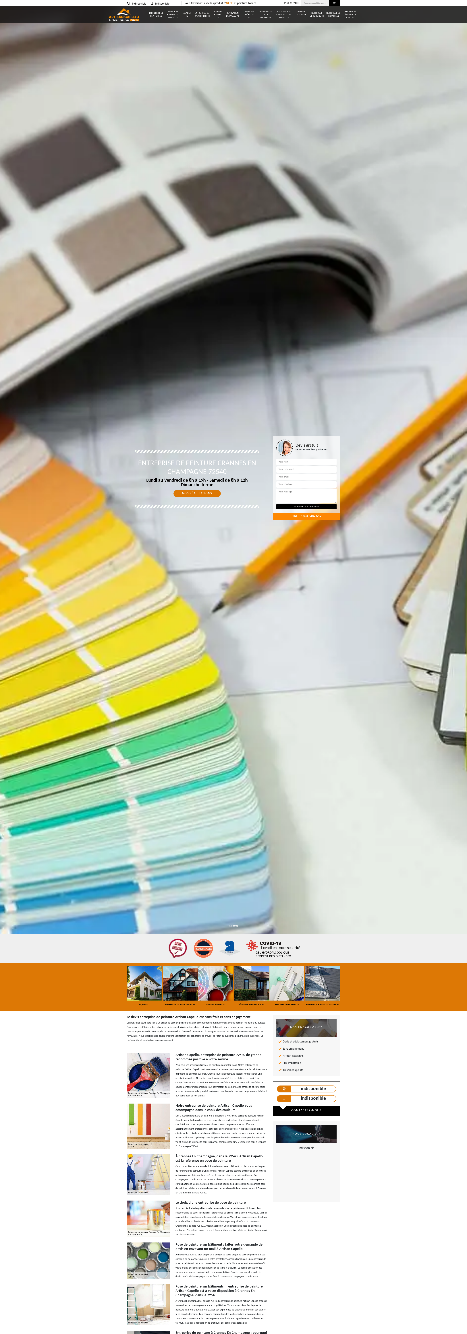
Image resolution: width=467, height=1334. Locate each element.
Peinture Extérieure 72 (249, 15)
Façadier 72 (187, 14)
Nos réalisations (197, 493)
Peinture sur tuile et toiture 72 (265, 15)
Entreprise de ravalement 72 (202, 14)
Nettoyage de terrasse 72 (333, 14)
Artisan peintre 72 (218, 15)
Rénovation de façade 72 (232, 14)
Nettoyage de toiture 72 (317, 14)
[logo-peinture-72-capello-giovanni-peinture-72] (124, 14)
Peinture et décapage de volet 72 (350, 15)
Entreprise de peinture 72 (156, 14)
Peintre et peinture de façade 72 (173, 15)
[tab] (233, 533)
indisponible (139, 3)
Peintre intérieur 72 (301, 15)
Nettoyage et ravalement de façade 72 (284, 15)
